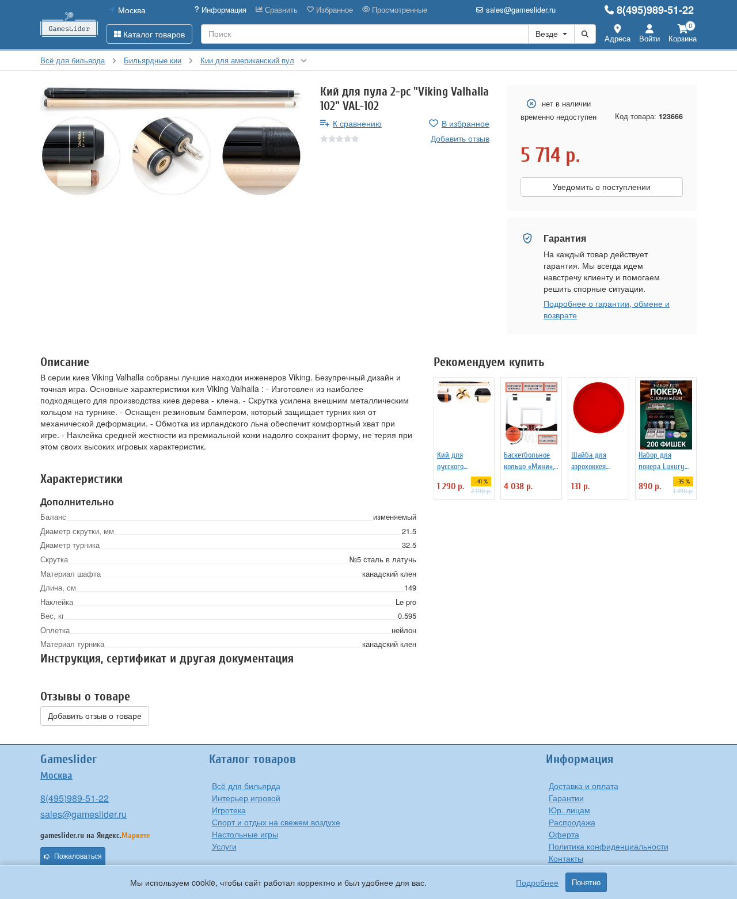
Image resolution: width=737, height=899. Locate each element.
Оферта (564, 834)
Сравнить (280, 10)
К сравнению (357, 123)
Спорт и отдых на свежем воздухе (276, 822)
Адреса (617, 38)
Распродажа (572, 822)
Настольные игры (245, 834)
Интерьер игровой (246, 797)
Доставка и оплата (583, 785)
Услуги (224, 846)
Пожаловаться (78, 856)
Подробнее (537, 882)
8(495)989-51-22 (655, 9)
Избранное (333, 10)
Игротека (229, 810)
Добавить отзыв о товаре (95, 716)
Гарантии (566, 797)
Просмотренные (398, 10)
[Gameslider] (69, 24)
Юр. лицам (569, 810)
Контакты (566, 858)
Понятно (586, 882)
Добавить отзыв (460, 138)
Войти (649, 38)
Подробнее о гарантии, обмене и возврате (607, 309)
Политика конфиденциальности (608, 846)
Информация (222, 10)
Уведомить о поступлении (602, 187)
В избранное (465, 123)
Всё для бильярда (246, 785)
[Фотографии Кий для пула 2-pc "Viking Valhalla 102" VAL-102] (171, 142)
